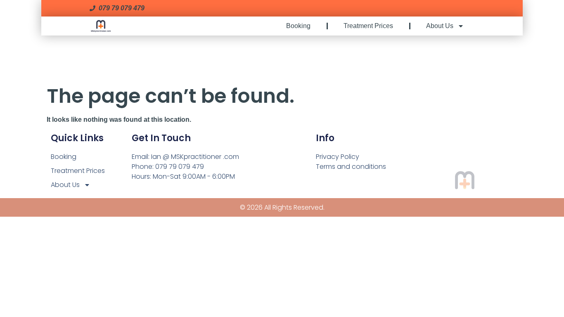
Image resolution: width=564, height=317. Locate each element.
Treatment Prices (368, 25)
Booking (298, 25)
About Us (439, 25)
